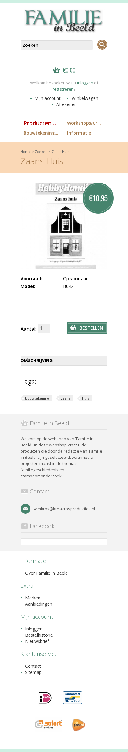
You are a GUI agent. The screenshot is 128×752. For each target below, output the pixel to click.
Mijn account (47, 98)
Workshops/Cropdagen (87, 123)
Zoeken (41, 151)
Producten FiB (43, 123)
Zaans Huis (60, 151)
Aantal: (28, 328)
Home (26, 151)
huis (85, 398)
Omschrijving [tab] (37, 360)
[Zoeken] (102, 45)
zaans (65, 398)
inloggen (85, 83)
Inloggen (34, 629)
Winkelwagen (85, 98)
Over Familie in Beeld (46, 573)
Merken (32, 598)
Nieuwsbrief (37, 641)
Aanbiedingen (38, 604)
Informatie (79, 133)
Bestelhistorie (39, 635)
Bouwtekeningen (42, 133)
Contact (33, 666)
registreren (63, 89)
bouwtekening (37, 398)
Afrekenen (66, 104)
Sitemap (33, 672)
